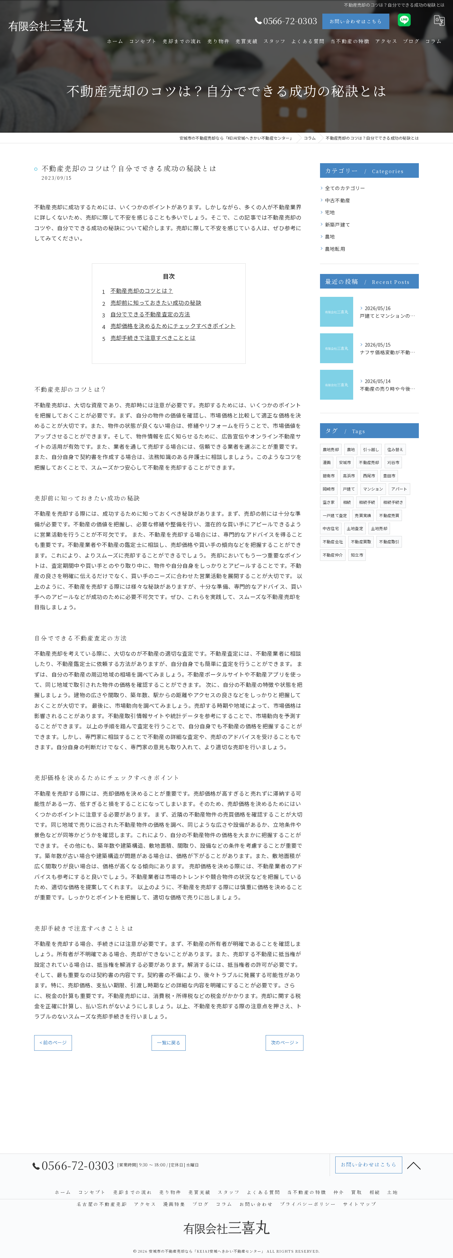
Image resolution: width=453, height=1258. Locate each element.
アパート (399, 489)
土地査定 (355, 528)
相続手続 (367, 502)
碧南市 (329, 475)
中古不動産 (337, 200)
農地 (330, 236)
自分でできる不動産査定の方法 (150, 314)
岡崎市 (329, 489)
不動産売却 (369, 462)
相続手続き (393, 502)
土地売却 (379, 528)
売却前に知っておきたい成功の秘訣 (155, 302)
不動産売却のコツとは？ (141, 291)
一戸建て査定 (335, 515)
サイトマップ (360, 1204)
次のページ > (284, 1042)
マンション (373, 489)
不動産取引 (389, 541)
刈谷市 (393, 462)
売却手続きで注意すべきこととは (153, 338)
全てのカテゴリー (345, 187)
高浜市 (349, 475)
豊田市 (389, 475)
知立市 (357, 555)
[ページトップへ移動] (414, 1165)
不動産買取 (361, 541)
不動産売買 (389, 515)
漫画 (327, 462)
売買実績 (363, 515)
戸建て (349, 489)
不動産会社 (333, 541)
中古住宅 (331, 528)
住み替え (395, 449)
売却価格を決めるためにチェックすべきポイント (172, 326)
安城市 (345, 462)
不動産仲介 (333, 555)
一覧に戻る (168, 1042)
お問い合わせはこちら (355, 21)
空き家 (329, 502)
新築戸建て (337, 224)
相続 (347, 502)
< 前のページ (53, 1042)
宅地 (330, 212)
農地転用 (335, 248)
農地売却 (331, 449)
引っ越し (371, 449)
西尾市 (369, 475)
